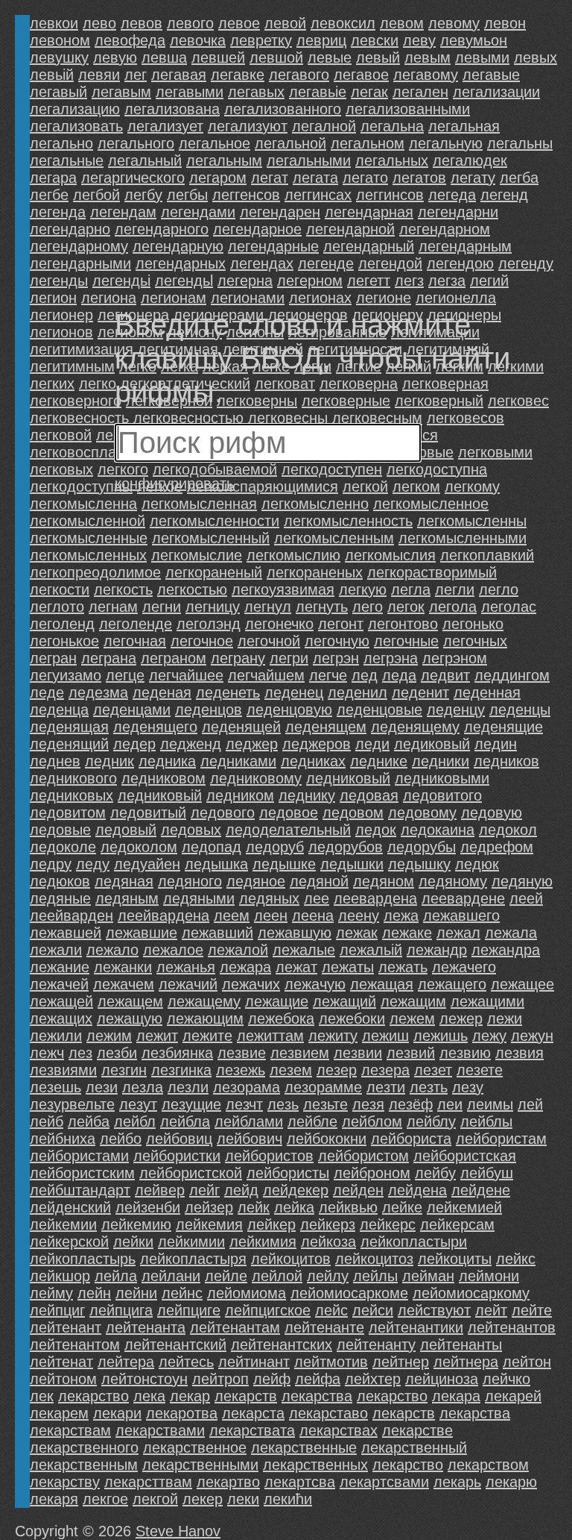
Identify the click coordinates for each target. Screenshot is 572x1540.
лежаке (407, 932)
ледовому (422, 812)
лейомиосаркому (471, 1293)
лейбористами (79, 1156)
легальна (392, 126)
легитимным (72, 366)
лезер (337, 1070)
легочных (475, 641)
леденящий (69, 744)
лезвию (465, 1053)
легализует (165, 126)
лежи (504, 1018)
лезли (188, 1087)
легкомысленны (472, 521)
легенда (58, 212)
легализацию (75, 109)
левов (141, 23)
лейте (532, 1310)
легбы (187, 195)
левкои (54, 23)
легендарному (79, 246)
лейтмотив (331, 1361)
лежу (489, 1035)
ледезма (98, 692)
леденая (162, 692)
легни (161, 606)
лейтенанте (324, 1327)
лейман (428, 1276)
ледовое (288, 812)
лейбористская (464, 1156)
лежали (56, 950)
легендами (198, 212)
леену (358, 915)
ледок (375, 829)
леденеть (228, 692)
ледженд (190, 744)
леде (47, 692)
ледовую (491, 812)
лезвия (519, 1053)
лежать (403, 967)
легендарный (368, 246)
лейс (331, 1310)
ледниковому (256, 778)
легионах (320, 297)
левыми (482, 57)
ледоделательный (288, 829)
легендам (123, 212)
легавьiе (317, 92)
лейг (204, 1190)
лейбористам (501, 1138)
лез (80, 1053)
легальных (391, 160)
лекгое (105, 1499)
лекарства (474, 1413)
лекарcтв (245, 1396)
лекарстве (417, 1430)
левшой (276, 57)
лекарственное (195, 1447)
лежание (59, 967)
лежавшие (141, 932)
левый (378, 57)
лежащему (204, 1001)
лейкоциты (455, 1259)
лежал (458, 932)
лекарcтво (392, 1396)
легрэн (336, 658)
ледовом (353, 812)
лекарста (253, 1413)
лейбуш (486, 1173)
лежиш (385, 1035)
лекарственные (304, 1447)
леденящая (69, 727)
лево (99, 23)
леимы (490, 1104)
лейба (88, 1121)
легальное (214, 143)
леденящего (155, 727)
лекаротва (181, 1413)
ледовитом (68, 812)
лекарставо (328, 1413)
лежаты (348, 967)
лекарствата (252, 1430)
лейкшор (60, 1276)
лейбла (185, 1121)
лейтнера (465, 1361)
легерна (245, 280)
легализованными (408, 109)
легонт (340, 624)
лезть (429, 1087)
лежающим (205, 1018)
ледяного (190, 881)
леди (372, 744)
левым (427, 57)
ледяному (453, 881)
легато (365, 177)
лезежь (240, 1070)
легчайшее (186, 675)
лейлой (277, 1276)
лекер (202, 1499)
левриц (321, 40)
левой (285, 23)
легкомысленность (348, 521)
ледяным (127, 898)
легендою (460, 263)
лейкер (271, 1224)
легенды (59, 280)
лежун (532, 1035)
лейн (94, 1293)
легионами (248, 297)
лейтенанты (461, 1344)
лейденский (70, 1207)
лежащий (344, 1001)
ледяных (269, 898)
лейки (133, 1241)
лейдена (417, 1190)
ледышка (216, 864)
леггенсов (246, 195)
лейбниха (62, 1138)
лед (365, 675)
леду (92, 864)
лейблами (248, 1121)
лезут (138, 1104)
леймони (489, 1276)
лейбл (135, 1121)
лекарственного (84, 1447)
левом (402, 23)
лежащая (381, 984)
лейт (491, 1310)
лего (367, 606)
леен (270, 915)
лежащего (452, 984)
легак (369, 92)
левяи (99, 74)
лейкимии (191, 1241)
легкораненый (213, 572)
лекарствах (338, 1430)
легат (269, 177)
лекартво (228, 1482)
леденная (487, 692)
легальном (367, 143)
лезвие (241, 1053)
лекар (190, 1396)
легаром (218, 177)
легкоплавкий (487, 555)
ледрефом (496, 847)
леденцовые (379, 709)
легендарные (273, 246)
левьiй (52, 74)
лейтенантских (281, 1344)
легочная (135, 641)
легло (498, 589)
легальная (464, 126)
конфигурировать (174, 483)
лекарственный (414, 1447)
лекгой (155, 1499)
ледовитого (442, 795)
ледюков (60, 881)
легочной (269, 641)
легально (61, 143)
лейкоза (328, 1241)
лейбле (312, 1121)
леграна (108, 658)
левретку (261, 40)
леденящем (325, 727)
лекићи (288, 1499)
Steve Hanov (178, 1531)
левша (164, 57)
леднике (378, 761)
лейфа (317, 1379)
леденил (357, 692)
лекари (117, 1413)
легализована (172, 109)
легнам (113, 606)
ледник (109, 761)
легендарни (458, 212)
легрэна (390, 658)
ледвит (445, 675)
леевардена (375, 898)
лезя (368, 1104)
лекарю (511, 1482)
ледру (51, 864)
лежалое (173, 950)
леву (419, 40)
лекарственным (84, 1464)
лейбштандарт (80, 1190)
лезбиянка (177, 1053)
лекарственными (200, 1464)
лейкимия (262, 1241)
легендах (261, 263)
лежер (461, 1018)
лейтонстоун (144, 1379)
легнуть (322, 606)
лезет (433, 1070)
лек (42, 1396)
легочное (202, 641)
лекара (456, 1396)
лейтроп (220, 1379)
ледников (506, 761)
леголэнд (209, 624)
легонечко (279, 624)
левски (374, 40)
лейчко (506, 1379)
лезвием (299, 1053)
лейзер (209, 1207)
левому (454, 23)
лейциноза (441, 1379)
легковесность (79, 418)
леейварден (71, 915)
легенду (525, 263)
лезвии (358, 1053)
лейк (254, 1207)
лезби (117, 1053)
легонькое (64, 641)
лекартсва (299, 1482)
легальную (446, 143)
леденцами (132, 709)
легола (453, 606)
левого (190, 23)
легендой (390, 263)
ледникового (73, 778)
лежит (157, 1035)
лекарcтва (317, 1396)
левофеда (130, 40)
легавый (58, 92)
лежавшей (65, 932)
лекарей (513, 1396)
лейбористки (176, 1156)
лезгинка (181, 1070)
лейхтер (373, 1379)
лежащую (129, 1018)
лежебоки (352, 1018)
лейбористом (363, 1156)
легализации (496, 92)
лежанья (185, 967)
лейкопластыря (193, 1259)
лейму (51, 1293)
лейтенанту (376, 1344)
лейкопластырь (83, 1259)
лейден (358, 1190)
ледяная (124, 881)
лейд (241, 1190)
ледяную (522, 881)
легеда (452, 195)
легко (97, 383)
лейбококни (326, 1138)
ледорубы (421, 847)
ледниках (313, 761)
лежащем (130, 1001)
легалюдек (470, 160)
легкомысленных (88, 555)
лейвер (160, 1190)
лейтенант (65, 1327)
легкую (363, 589)
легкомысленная (199, 503)
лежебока (281, 1018)
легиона (108, 297)
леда (399, 675)
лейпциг (57, 1310)
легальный (145, 160)
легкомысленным (334, 538)
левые (330, 57)
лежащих (61, 1018)
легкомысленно (315, 503)
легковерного (75, 400)
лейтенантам (235, 1327)
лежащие (276, 1001)
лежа (401, 915)
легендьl (184, 280)
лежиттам (270, 1035)
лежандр (437, 950)
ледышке (284, 864)
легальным (224, 160)
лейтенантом (75, 1344)
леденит (420, 692)
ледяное (255, 881)
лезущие (191, 1104)
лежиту (333, 1035)
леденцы (519, 709)
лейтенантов (512, 1327)
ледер (134, 744)
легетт (368, 280)
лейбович (249, 1138)
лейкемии (63, 1224)
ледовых (191, 829)
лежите (207, 1035)
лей (530, 1104)
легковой (61, 435)
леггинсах (318, 195)
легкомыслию (293, 555)
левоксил (343, 23)
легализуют (247, 126)
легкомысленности (214, 521)
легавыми (189, 92)
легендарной (350, 229)
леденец (293, 692)
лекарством (488, 1464)
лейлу (328, 1276)
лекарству (65, 1482)
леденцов (208, 709)
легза (446, 280)
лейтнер (400, 1361)
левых (535, 57)
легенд (504, 195)
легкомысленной (87, 521)
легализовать (76, 126)
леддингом (512, 675)
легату (473, 177)
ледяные (60, 898)
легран (53, 658)
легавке (237, 74)
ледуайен (147, 864)
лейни (136, 1293)
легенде (326, 263)
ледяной (319, 881)
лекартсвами (384, 1482)
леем (232, 915)
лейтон (527, 1361)
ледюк (477, 864)
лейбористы (288, 1173)
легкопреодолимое (95, 572)
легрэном (454, 658)
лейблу (431, 1121)
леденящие (503, 727)
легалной (324, 126)
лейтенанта (145, 1327)
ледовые (60, 829)
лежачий (188, 984)
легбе (49, 195)
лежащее (522, 984)
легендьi (121, 280)
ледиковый (432, 744)
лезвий (411, 1053)
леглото (57, 606)
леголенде (135, 624)
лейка (294, 1207)
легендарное (257, 229)
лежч (47, 1053)
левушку (59, 57)
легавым (121, 92)
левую (115, 57)
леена (313, 915)
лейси (372, 1310)
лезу (467, 1087)
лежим (109, 1035)
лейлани (171, 1276)
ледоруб (275, 847)
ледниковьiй (160, 795)
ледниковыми (442, 778)
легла (410, 589)
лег (135, 74)
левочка (198, 40)
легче (328, 675)
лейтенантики (416, 1327)
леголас (508, 606)
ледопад (211, 847)
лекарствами (160, 1430)
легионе (383, 297)
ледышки (352, 864)
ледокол (508, 829)
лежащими (487, 1001)
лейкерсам (457, 1224)
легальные (67, 160)
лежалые (304, 950)
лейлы (375, 1276)
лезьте (325, 1104)
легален (420, 92)
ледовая (369, 795)
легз (409, 280)
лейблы (486, 1121)
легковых (61, 469)
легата (315, 177)
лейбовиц (179, 1138)
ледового (223, 812)
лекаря (54, 1499)
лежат (296, 967)
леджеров (316, 744)
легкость (123, 589)
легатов (419, 177)
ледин (495, 744)
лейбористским (82, 1173)
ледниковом (163, 778)
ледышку (419, 864)
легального (136, 143)
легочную (337, 641)
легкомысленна (83, 503)
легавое (361, 74)
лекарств (403, 1413)
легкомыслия (390, 555)
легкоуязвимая (283, 589)
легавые (491, 74)
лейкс (516, 1259)
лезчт (244, 1104)
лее (316, 898)
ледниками (238, 761)
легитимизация (81, 349)
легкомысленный (211, 538)
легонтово (403, 624)
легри (289, 658)
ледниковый (348, 778)
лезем (291, 1070)
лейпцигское (268, 1310)
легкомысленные (88, 538)
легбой (96, 195)
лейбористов (269, 1156)
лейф (271, 1379)
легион (53, 297)
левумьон (473, 40)
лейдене (480, 1190)
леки (243, 1499)
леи (450, 1104)
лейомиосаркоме (349, 1293)
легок (406, 606)
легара (53, 177)
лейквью (348, 1207)
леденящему (415, 727)
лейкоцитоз (374, 1259)
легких (52, 383)
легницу (212, 606)
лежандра (505, 950)
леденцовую (289, 709)
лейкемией (464, 1207)
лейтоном (63, 1379)
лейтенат (61, 1361)
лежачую (315, 984)
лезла (142, 1087)
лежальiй (371, 950)
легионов (61, 332)
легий (489, 280)
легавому (425, 74)
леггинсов (390, 195)
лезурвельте (72, 1104)
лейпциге (188, 1310)
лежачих (251, 984)
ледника (167, 761)
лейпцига (121, 1310)
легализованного (282, 109)
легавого (299, 74)
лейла (116, 1276)
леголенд (62, 624)
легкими (516, 366)
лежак (357, 932)
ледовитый (148, 812)
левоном (60, 40)
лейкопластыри (413, 1241)
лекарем (59, 1413)
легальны (520, 143)
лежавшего (461, 915)
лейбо (121, 1138)
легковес (518, 400)
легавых (256, 92)
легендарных (181, 263)
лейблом (372, 1121)
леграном (173, 658)
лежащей (61, 1001)
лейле (226, 1276)
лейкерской (69, 1241)
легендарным (465, 246)
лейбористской (190, 1173)
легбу (143, 195)
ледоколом (139, 847)
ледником (240, 795)
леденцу (456, 709)
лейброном (372, 1173)
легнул (267, 606)
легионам (173, 297)
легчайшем (266, 675)
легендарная (369, 212)
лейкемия (209, 1224)
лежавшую (294, 932)
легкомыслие (196, 555)
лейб (46, 1121)
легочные (406, 641)
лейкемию (136, 1224)
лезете (480, 1070)
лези (102, 1087)
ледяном (383, 881)
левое (239, 23)
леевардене (463, 898)
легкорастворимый (432, 572)
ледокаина (437, 829)
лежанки (123, 967)
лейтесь (186, 1361)
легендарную (178, 246)
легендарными (80, 263)
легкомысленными (462, 538)
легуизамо (65, 675)
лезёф (411, 1104)
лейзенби (147, 1207)
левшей (218, 57)
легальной (290, 143)
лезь (283, 1104)
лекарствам (70, 1430)
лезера (385, 1070)
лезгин (124, 1070)
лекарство (407, 1464)
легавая (178, 74)
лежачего (464, 967)
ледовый (125, 829)
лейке (402, 1207)
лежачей (59, 984)
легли (454, 589)
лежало (112, 950)
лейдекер (295, 1190)
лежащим (413, 1001)
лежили (56, 1035)
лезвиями (63, 1070)
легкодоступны (81, 486)
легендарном (444, 229)
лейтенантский (175, 1344)
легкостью (192, 589)
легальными (309, 160)
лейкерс (388, 1224)
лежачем (123, 984)
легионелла (456, 297)
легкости (59, 589)
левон (505, 23)
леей (526, 898)
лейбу (435, 1173)
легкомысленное (431, 503)
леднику (307, 795)
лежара (245, 967)
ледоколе (63, 847)
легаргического (133, 177)
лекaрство (93, 1396)
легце (125, 675)
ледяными (199, 898)
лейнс (182, 1293)
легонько (472, 624)
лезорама (246, 1087)
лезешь (55, 1087)
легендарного (162, 229)
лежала (511, 932)
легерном (310, 280)
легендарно (70, 229)
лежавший (217, 932)
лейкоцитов (291, 1259)
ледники (440, 761)
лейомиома (246, 1293)
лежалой (238, 950)
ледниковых (71, 795)
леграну (238, 658)
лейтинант (254, 1361)
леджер (252, 744)
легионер (61, 315)
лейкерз (327, 1224)
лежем (412, 1018)
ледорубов (345, 847)
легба (519, 177)
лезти (385, 1087)
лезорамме (323, 1087)
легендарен (280, 212)
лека (149, 1396)
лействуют (434, 1310)
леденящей (241, 727)
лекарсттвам (148, 1482)
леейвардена (163, 915)
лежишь (440, 1035)
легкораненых (315, 572)
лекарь (457, 1482)
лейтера (126, 1361)
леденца (59, 709)
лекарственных (315, 1464)
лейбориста (411, 1138)
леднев (55, 761)
